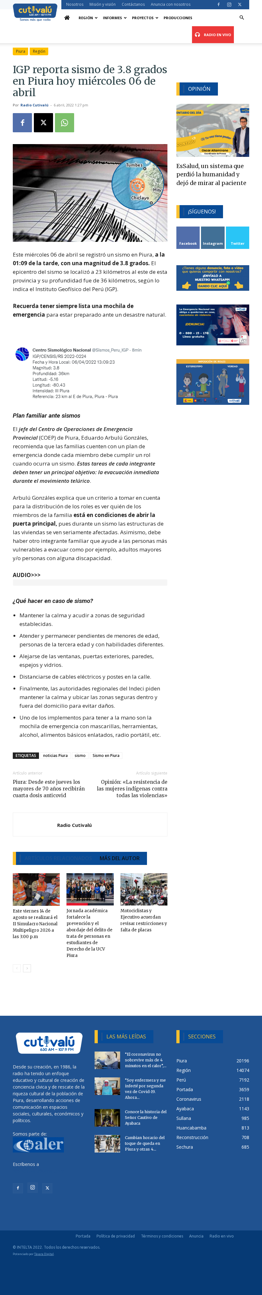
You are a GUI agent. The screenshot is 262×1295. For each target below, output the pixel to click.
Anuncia (196, 1236)
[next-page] (27, 968)
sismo (80, 755)
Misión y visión (102, 4)
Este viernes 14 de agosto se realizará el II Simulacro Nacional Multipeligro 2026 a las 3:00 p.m (35, 923)
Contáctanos (133, 4)
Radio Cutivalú (34, 105)
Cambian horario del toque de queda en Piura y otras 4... (145, 1143)
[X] (239, 4)
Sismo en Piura (106, 755)
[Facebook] (218, 4)
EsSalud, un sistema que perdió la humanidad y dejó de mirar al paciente (211, 175)
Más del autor (120, 858)
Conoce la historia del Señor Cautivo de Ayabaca (145, 1117)
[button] (241, 18)
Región (86, 17)
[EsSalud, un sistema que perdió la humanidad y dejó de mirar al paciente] (212, 130)
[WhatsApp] (64, 122)
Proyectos (143, 17)
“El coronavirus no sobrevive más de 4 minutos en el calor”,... (145, 1060)
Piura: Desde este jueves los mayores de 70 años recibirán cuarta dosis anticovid (49, 788)
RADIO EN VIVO (217, 34)
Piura (20, 51)
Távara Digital (44, 1254)
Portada (83, 1236)
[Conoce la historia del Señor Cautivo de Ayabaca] (107, 1118)
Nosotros (74, 4)
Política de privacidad (115, 1236)
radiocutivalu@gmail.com (39, 1171)
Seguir (213, 229)
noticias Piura (55, 755)
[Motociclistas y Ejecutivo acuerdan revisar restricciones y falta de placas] (143, 889)
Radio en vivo (222, 1236)
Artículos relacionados (58, 858)
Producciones (178, 17)
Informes (112, 17)
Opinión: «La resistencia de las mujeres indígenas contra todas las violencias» (132, 788)
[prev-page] (17, 968)
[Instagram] (229, 4)
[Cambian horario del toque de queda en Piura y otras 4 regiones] (107, 1143)
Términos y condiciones (162, 1236)
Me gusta (188, 229)
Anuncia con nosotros (170, 4)
